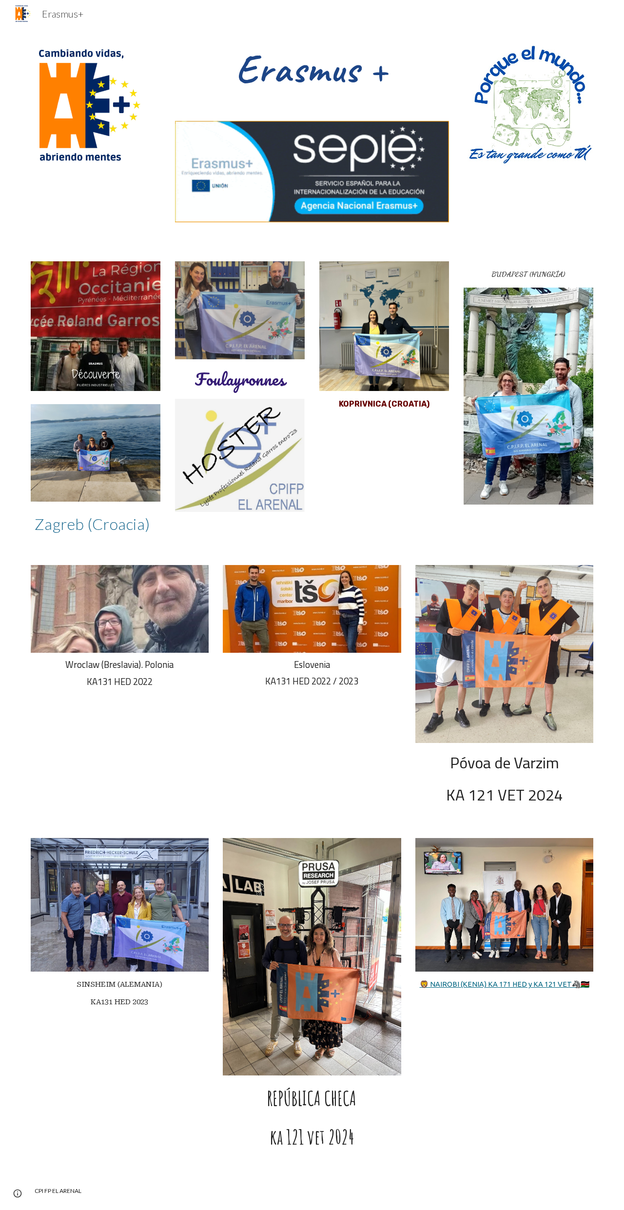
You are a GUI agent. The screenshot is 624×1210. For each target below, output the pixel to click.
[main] (312, 69)
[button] (17, 1193)
